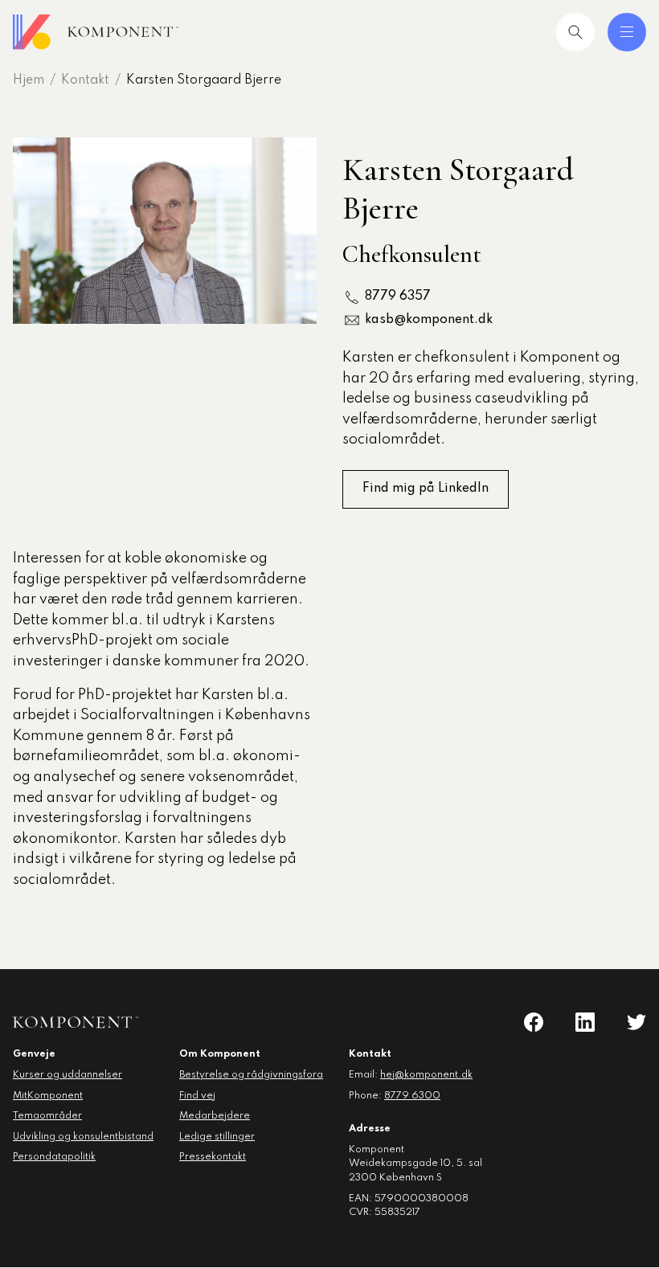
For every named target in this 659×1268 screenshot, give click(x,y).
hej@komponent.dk (426, 1075)
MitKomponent (48, 1096)
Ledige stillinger (217, 1137)
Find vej (197, 1096)
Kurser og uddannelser (67, 1075)
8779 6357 (398, 296)
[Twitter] (636, 1022)
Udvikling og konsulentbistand (83, 1137)
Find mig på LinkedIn (425, 488)
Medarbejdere (214, 1116)
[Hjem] (95, 32)
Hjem (28, 80)
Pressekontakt (212, 1157)
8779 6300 (412, 1096)
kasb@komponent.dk (429, 319)
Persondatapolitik (54, 1157)
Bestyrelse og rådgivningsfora (251, 1075)
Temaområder (47, 1116)
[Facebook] (533, 1022)
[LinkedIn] (585, 1022)
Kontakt (85, 80)
